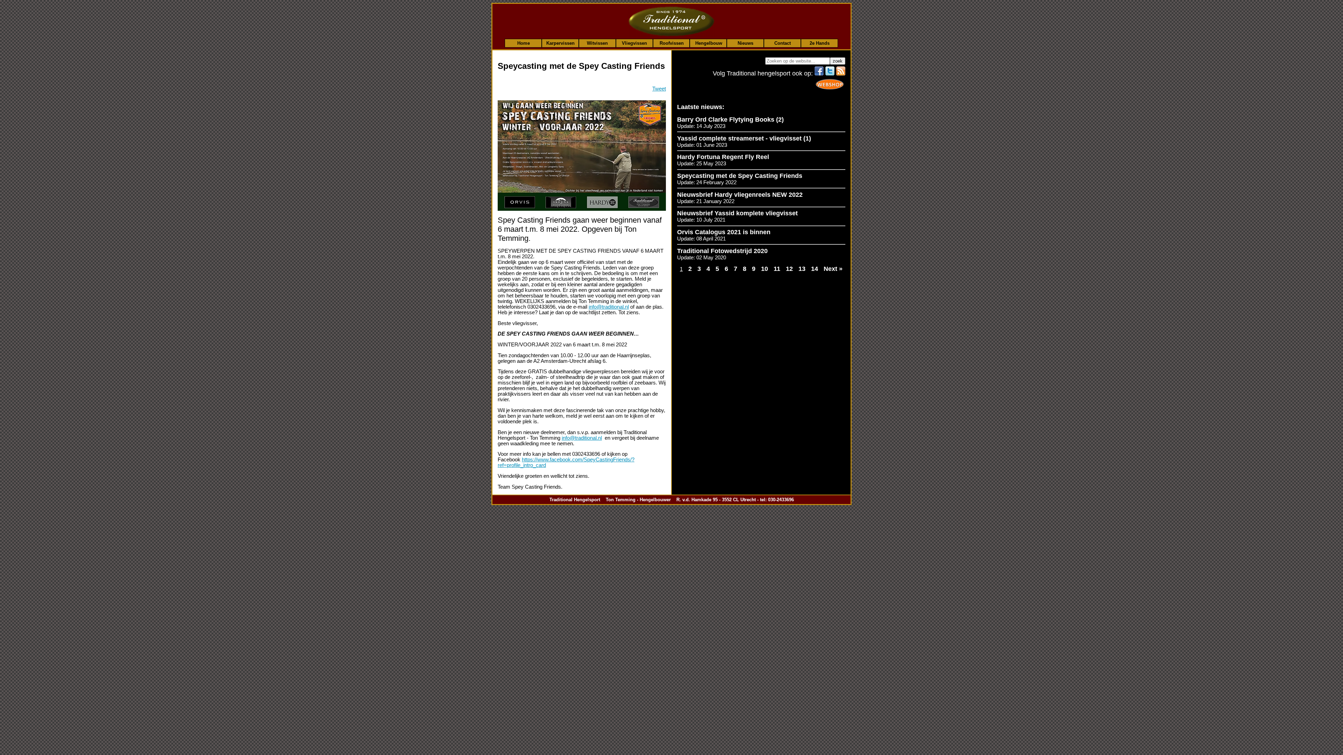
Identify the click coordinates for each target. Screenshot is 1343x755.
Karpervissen (560, 43)
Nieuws (745, 43)
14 (814, 268)
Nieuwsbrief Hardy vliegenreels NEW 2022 (740, 194)
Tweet (659, 89)
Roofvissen (672, 43)
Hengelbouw (708, 43)
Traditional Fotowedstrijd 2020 (722, 250)
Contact (782, 43)
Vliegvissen (634, 43)
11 (777, 268)
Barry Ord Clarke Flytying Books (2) (730, 119)
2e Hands (820, 43)
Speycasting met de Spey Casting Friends (739, 175)
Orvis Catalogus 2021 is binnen (723, 232)
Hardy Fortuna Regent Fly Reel (723, 156)
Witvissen (597, 43)
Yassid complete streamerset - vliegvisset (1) (744, 138)
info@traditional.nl (609, 307)
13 (801, 268)
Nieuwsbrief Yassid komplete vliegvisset (737, 213)
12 (789, 268)
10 (764, 268)
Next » (833, 268)
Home (523, 43)
